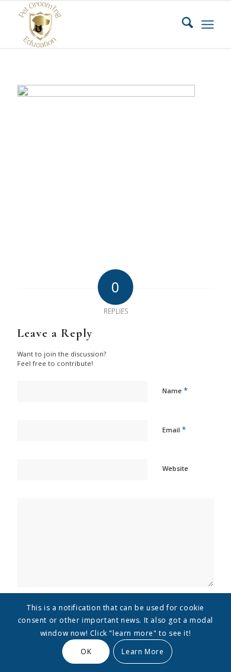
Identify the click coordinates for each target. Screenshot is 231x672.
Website (175, 468)
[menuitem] (181, 24)
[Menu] (207, 24)
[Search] (181, 24)
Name (175, 390)
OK (86, 651)
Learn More (142, 651)
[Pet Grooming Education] (95, 24)
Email (174, 429)
